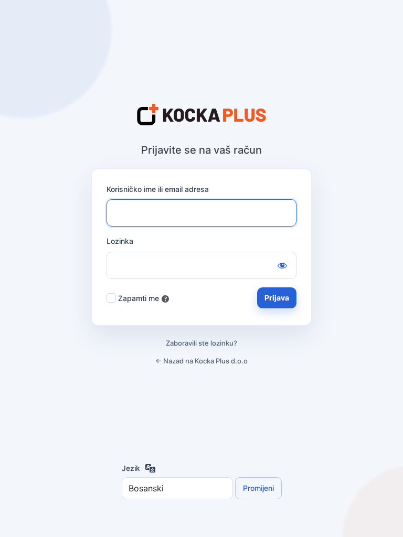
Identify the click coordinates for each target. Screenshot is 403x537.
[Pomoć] (165, 299)
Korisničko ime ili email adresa (158, 189)
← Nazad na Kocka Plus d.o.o (201, 361)
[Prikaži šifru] (282, 265)
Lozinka (120, 241)
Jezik (131, 468)
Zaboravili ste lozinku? (201, 343)
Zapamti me (138, 298)
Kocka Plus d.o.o (201, 115)
